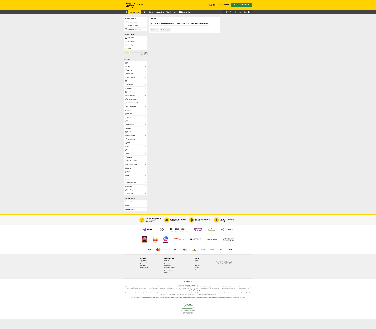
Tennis (172, 297)
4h (134, 55)
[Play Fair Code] (211, 229)
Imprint (166, 272)
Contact (142, 269)
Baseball (230, 297)
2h (129, 55)
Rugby (210, 297)
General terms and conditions (171, 262)
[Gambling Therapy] (198, 229)
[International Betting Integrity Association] (178, 229)
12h (142, 55)
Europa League (178, 297)
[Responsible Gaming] (162, 229)
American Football (193, 297)
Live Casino (197, 265)
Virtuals (197, 267)
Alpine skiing (236, 297)
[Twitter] (226, 262)
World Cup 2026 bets (145, 297)
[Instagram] (221, 262)
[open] (188, 309)
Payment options (144, 267)
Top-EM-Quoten (155, 297)
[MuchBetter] (194, 249)
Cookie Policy (167, 265)
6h (138, 55)
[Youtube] (230, 262)
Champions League (217, 297)
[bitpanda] (185, 249)
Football (137, 297)
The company (143, 260)
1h (125, 55)
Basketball (225, 297)
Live (196, 262)
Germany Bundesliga (165, 297)
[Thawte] (227, 229)
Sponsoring (143, 265)
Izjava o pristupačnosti (169, 271)
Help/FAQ (166, 260)
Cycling (206, 297)
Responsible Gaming (169, 267)
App (196, 269)
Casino (196, 263)
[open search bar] (126, 12)
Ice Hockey (201, 297)
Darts (243, 297)
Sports (196, 260)
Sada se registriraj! (241, 5)
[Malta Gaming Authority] (147, 229)
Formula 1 (185, 297)
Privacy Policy (167, 263)
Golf (241, 297)
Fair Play (166, 269)
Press (141, 263)
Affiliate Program (144, 262)
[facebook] (217, 262)
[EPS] (176, 249)
